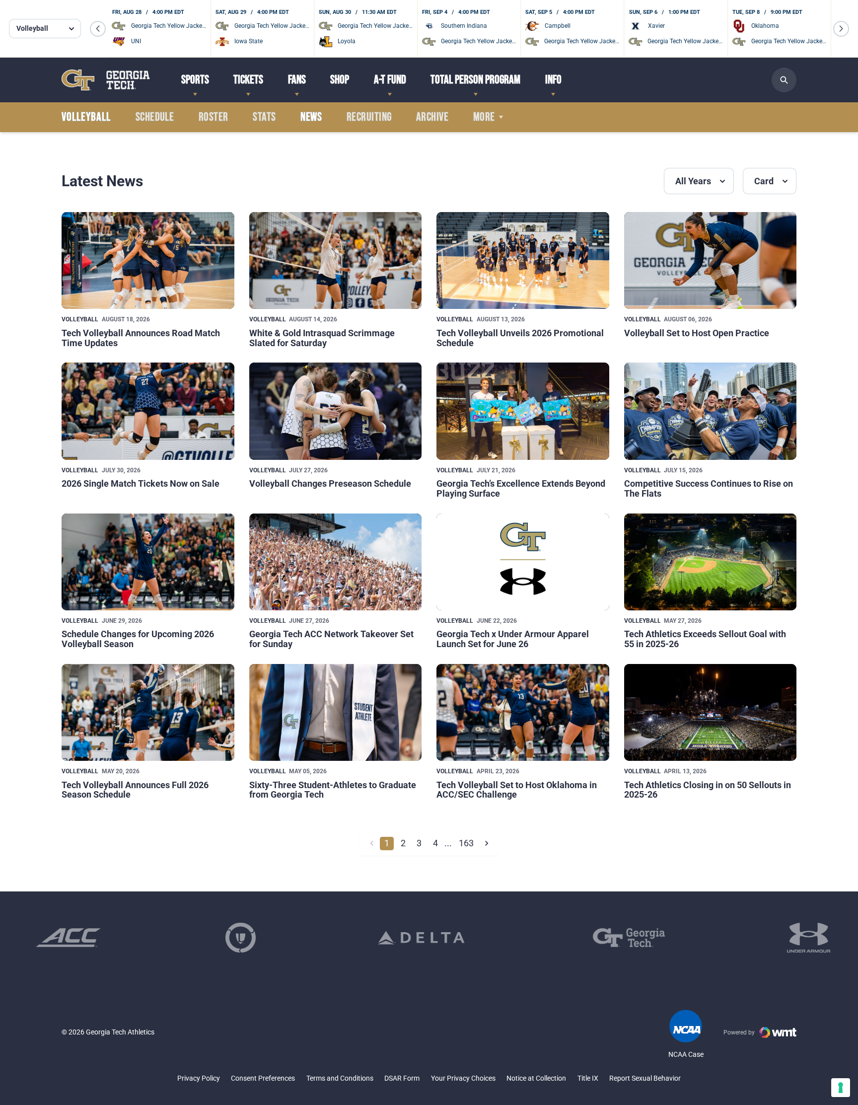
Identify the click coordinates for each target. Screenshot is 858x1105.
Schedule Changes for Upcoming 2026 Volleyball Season (138, 639)
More (484, 117)
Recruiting (369, 117)
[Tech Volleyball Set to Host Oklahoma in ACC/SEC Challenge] (522, 712)
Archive (432, 117)
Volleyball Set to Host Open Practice (696, 333)
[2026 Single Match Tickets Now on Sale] (148, 411)
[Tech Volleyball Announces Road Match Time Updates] (148, 260)
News (311, 117)
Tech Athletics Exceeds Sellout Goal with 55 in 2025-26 (705, 639)
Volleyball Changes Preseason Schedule (330, 483)
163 (466, 843)
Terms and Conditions (339, 1078)
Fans (297, 80)
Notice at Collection (536, 1078)
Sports (195, 80)
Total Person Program (475, 80)
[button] (98, 29)
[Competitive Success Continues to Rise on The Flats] (710, 411)
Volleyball (80, 319)
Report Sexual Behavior (645, 1078)
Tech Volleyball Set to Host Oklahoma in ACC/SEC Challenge (516, 790)
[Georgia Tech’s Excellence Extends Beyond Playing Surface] (522, 411)
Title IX (587, 1078)
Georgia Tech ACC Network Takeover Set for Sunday (331, 639)
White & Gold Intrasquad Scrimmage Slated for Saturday (322, 338)
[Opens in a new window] (68, 938)
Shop (339, 80)
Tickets (248, 80)
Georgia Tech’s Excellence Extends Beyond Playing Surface (520, 488)
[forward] (486, 843)
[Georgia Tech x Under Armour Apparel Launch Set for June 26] (522, 562)
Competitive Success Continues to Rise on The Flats (708, 488)
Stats (264, 117)
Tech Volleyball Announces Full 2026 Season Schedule (135, 790)
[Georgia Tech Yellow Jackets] (106, 80)
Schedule (155, 117)
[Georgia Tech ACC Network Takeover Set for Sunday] (335, 562)
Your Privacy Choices (463, 1078)
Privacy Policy (198, 1078)
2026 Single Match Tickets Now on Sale (140, 483)
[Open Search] (784, 80)
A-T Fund (390, 80)
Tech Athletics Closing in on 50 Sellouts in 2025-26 (707, 790)
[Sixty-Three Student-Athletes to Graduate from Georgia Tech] (335, 712)
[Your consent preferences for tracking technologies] (840, 1087)
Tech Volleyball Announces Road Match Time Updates (141, 338)
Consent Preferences (263, 1078)
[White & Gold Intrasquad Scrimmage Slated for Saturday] (335, 260)
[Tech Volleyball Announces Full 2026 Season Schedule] (148, 712)
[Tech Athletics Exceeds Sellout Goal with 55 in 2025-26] (710, 562)
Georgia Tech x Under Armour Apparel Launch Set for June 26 (512, 639)
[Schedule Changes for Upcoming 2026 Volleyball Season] (148, 562)
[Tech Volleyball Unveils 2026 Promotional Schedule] (522, 260)
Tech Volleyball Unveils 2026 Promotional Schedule (520, 338)
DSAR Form (402, 1078)
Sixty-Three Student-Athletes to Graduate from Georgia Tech (332, 790)
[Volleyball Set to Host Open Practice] (710, 260)
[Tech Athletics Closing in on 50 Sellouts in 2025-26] (710, 712)
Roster (213, 117)
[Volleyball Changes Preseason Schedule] (335, 411)
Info (553, 80)
